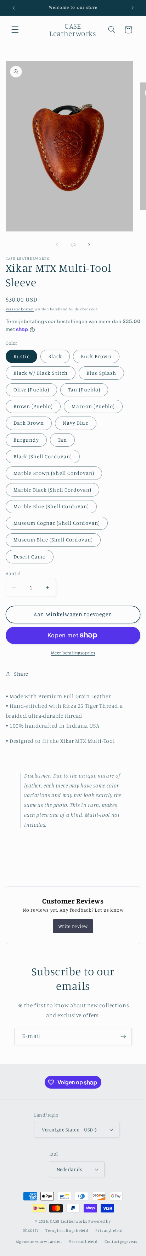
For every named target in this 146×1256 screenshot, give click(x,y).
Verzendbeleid (83, 1241)
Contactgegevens (121, 1241)
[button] (15, 30)
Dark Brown (28, 423)
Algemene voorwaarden (39, 1241)
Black (55, 356)
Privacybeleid (109, 1230)
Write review (73, 926)
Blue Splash (101, 373)
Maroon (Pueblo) (93, 406)
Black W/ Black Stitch (40, 373)
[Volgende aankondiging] (132, 8)
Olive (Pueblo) (31, 389)
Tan (62, 440)
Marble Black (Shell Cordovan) (52, 490)
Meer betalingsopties (73, 652)
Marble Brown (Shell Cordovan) (53, 473)
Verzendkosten (20, 309)
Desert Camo (29, 557)
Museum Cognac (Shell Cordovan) (56, 523)
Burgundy (26, 440)
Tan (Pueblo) (84, 389)
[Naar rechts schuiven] (89, 244)
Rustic (21, 356)
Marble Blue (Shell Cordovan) (51, 506)
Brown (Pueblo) (33, 406)
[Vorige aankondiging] (13, 8)
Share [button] (21, 674)
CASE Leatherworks (69, 1221)
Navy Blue (75, 423)
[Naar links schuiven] (57, 244)
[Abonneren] (123, 1036)
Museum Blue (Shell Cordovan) (53, 540)
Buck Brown (96, 356)
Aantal (13, 573)
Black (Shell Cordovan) (42, 456)
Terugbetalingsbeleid (67, 1230)
